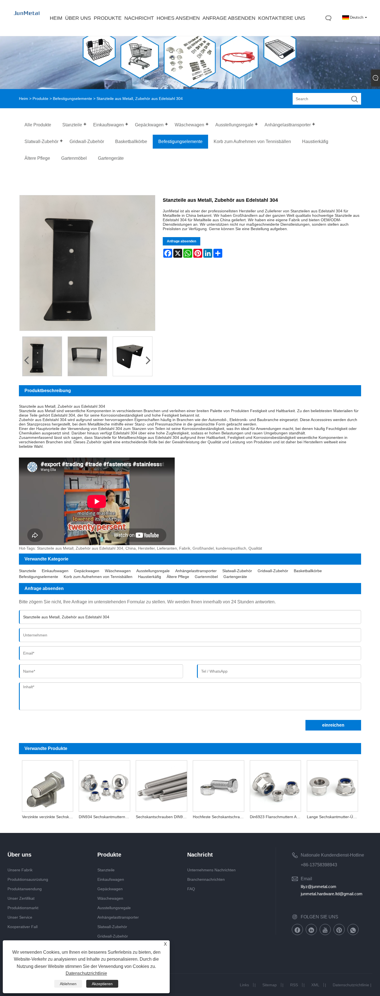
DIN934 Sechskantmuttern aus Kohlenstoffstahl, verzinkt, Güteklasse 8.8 (106, 817)
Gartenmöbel (206, 576)
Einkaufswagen (55, 571)
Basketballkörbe (308, 571)
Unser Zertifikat (21, 898)
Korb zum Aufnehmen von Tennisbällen (98, 576)
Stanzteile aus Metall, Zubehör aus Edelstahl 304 (62, 406)
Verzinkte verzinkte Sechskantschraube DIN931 (49, 817)
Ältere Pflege (178, 576)
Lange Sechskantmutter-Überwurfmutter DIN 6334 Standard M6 (334, 817)
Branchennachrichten (206, 879)
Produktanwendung (25, 889)
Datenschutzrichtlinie (351, 985)
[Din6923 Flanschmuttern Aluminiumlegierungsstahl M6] (275, 785)
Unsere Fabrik (20, 870)
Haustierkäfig (149, 576)
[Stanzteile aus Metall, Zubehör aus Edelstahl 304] (42, 356)
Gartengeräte (235, 576)
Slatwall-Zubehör (237, 571)
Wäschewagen (118, 571)
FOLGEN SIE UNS (319, 916)
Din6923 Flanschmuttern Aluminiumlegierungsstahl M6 (277, 817)
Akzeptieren (102, 984)
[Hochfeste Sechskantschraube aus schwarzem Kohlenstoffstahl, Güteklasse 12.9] (218, 785)
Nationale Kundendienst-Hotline (332, 855)
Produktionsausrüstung (28, 879)
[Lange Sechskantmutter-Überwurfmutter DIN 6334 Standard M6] (332, 785)
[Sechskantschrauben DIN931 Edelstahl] (161, 785)
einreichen (333, 725)
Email (306, 878)
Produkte (40, 98)
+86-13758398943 (319, 864)
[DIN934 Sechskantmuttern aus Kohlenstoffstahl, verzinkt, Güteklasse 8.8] (104, 785)
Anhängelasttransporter (196, 571)
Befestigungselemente (72, 98)
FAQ (191, 889)
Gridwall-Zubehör (273, 571)
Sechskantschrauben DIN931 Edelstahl (163, 817)
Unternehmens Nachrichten (211, 870)
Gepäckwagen (86, 571)
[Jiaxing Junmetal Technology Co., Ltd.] (27, 18)
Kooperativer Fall (23, 926)
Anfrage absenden (181, 241)
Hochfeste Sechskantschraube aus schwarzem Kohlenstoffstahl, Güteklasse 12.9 (220, 817)
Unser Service (20, 917)
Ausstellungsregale (153, 571)
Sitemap (269, 985)
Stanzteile (27, 571)
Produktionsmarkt (23, 908)
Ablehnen (68, 984)
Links (244, 985)
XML (315, 985)
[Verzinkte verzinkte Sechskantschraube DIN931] (47, 785)
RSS (294, 985)
